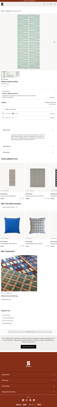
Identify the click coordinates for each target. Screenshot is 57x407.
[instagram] (27, 400)
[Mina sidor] (44, 4)
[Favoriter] (48, 4)
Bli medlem (52, 97)
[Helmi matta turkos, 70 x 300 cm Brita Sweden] (28, 41)
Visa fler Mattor (6, 315)
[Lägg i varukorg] (23, 198)
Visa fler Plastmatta (7, 323)
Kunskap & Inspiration (9, 391)
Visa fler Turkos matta (7, 320)
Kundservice (6, 374)
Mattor (3, 11)
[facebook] (23, 400)
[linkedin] (34, 400)
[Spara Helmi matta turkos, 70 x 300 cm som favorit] (54, 331)
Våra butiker (6, 386)
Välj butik (52, 117)
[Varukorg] (51, 4)
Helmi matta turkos (17, 11)
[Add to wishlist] (20, 198)
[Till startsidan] (2, 4)
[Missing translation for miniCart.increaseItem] (6, 331)
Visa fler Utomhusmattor (8, 317)
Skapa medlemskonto (29, 346)
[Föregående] (2, 41)
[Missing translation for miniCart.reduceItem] (2, 331)
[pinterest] (30, 400)
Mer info (52, 113)
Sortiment (5, 380)
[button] (4, 86)
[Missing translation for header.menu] (55, 4)
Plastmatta (8, 11)
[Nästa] (54, 41)
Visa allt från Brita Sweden (8, 207)
